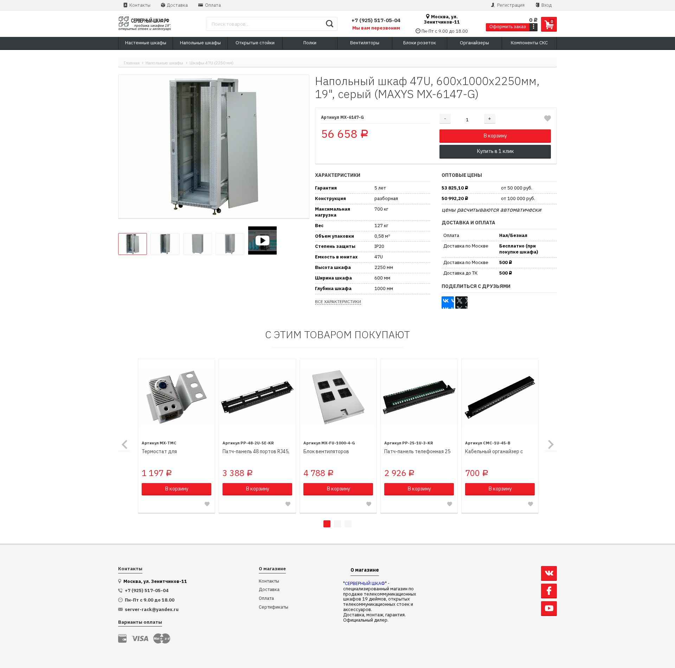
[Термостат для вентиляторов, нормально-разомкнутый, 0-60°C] (176, 397)
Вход (546, 5)
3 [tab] (348, 523)
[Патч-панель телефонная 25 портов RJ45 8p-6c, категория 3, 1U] (419, 397)
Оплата (212, 5)
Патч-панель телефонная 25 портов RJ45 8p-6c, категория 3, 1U (418, 452)
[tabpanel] (176, 436)
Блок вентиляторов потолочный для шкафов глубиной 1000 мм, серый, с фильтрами (334, 452)
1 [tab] (326, 523)
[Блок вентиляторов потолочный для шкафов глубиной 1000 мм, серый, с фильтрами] (338, 397)
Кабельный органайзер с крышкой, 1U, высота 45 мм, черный (496, 452)
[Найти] (330, 24)
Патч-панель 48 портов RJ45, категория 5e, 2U (256, 452)
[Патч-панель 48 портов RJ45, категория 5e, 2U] (257, 397)
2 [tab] (337, 523)
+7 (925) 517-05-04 (376, 20)
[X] (461, 302)
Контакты (139, 5)
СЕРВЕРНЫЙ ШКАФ (365, 583)
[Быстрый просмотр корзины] (533, 27)
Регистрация (510, 5)
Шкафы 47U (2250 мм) (211, 62)
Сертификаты (273, 607)
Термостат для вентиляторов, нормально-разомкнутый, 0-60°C (173, 452)
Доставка (177, 5)
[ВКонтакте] (448, 302)
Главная (132, 62)
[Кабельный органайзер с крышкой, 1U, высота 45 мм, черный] (500, 397)
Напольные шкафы (164, 62)
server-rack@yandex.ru (152, 609)
